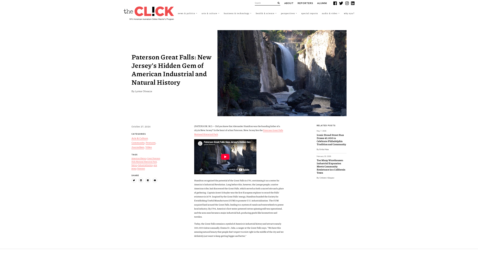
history (134, 165)
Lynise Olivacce (143, 91)
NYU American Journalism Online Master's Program (151, 19)
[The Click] (148, 11)
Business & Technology (236, 13)
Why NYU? (349, 13)
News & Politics (186, 13)
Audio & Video (329, 13)
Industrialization (145, 165)
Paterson (141, 168)
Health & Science (265, 13)
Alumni (322, 3)
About (289, 3)
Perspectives (288, 13)
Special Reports (309, 13)
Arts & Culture (209, 13)
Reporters (305, 3)
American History (138, 158)
